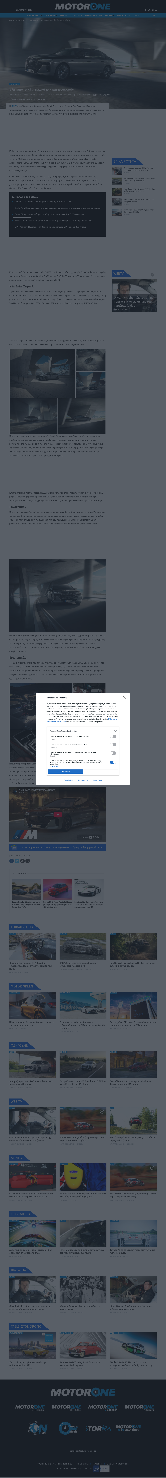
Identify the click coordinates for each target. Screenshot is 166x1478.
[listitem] (83, 731)
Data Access (83, 780)
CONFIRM (65, 771)
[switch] (113, 736)
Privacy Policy (97, 780)
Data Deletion (69, 780)
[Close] (125, 698)
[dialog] (83, 739)
